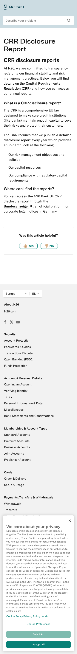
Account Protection (17, 340)
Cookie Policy (14, 616)
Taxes (8, 397)
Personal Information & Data (23, 403)
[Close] (70, 521)
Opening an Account (18, 384)
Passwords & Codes (17, 347)
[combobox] (38, 20)
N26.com (10, 311)
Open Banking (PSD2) (18, 359)
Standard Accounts (17, 434)
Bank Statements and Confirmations (29, 416)
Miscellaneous (14, 409)
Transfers (10, 510)
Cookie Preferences (38, 624)
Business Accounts (17, 447)
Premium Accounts (17, 441)
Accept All (38, 644)
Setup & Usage (14, 485)
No (49, 246)
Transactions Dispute (18, 353)
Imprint (45, 616)
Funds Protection (15, 366)
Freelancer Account (17, 459)
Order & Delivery (15, 478)
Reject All (38, 634)
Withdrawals (12, 504)
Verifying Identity (15, 391)
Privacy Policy (31, 616)
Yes (28, 246)
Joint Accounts (14, 453)
